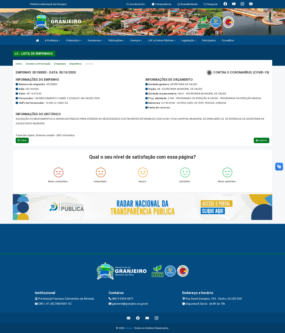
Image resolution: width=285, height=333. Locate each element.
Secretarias (94, 40)
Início (19, 63)
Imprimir (262, 140)
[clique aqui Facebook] (138, 318)
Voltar (23, 140)
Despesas (60, 63)
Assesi (129, 328)
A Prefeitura (52, 40)
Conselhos (228, 40)
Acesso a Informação (38, 63)
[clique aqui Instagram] (156, 318)
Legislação (188, 40)
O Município (73, 40)
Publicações (115, 40)
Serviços (135, 40)
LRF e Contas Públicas (161, 40)
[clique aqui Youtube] (147, 318)
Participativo (209, 40)
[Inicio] (37, 40)
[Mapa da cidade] (142, 238)
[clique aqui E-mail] (128, 318)
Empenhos (75, 63)
